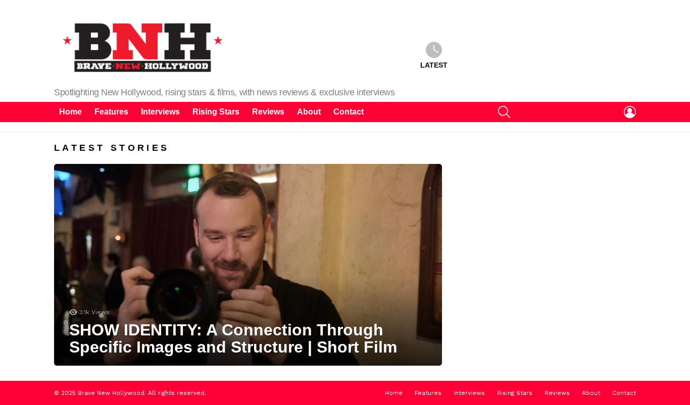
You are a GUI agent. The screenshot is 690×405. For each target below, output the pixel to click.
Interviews (160, 111)
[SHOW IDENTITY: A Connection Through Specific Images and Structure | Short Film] (248, 265)
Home (70, 111)
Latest (434, 65)
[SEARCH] (504, 112)
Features (111, 111)
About (309, 111)
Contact (348, 111)
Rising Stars (215, 111)
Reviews (268, 111)
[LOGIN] (630, 112)
